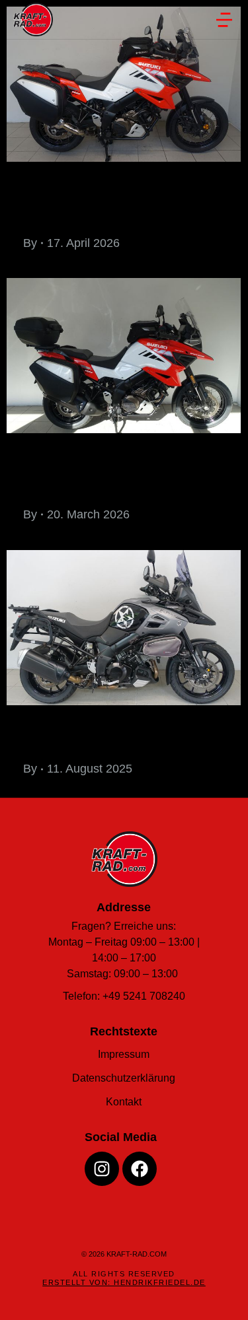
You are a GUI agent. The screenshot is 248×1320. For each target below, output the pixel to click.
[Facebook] (139, 1169)
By (30, 243)
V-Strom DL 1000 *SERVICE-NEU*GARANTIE (117, 735)
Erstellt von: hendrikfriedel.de (124, 1282)
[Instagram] (102, 1169)
